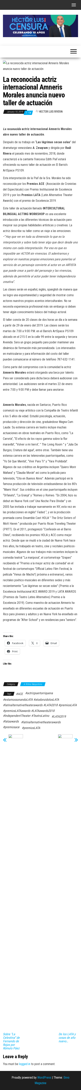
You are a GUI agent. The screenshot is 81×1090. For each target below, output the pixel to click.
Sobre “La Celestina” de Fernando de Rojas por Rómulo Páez (11, 1041)
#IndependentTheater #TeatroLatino (26, 716)
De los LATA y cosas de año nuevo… (67, 1037)
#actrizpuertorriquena (39, 693)
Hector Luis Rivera (51, 111)
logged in (24, 1064)
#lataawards (11, 721)
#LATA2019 (59, 716)
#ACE (19, 694)
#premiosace (11, 727)
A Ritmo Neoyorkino (33, 684)
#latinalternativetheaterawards (41, 722)
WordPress (44, 1077)
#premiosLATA (31, 728)
